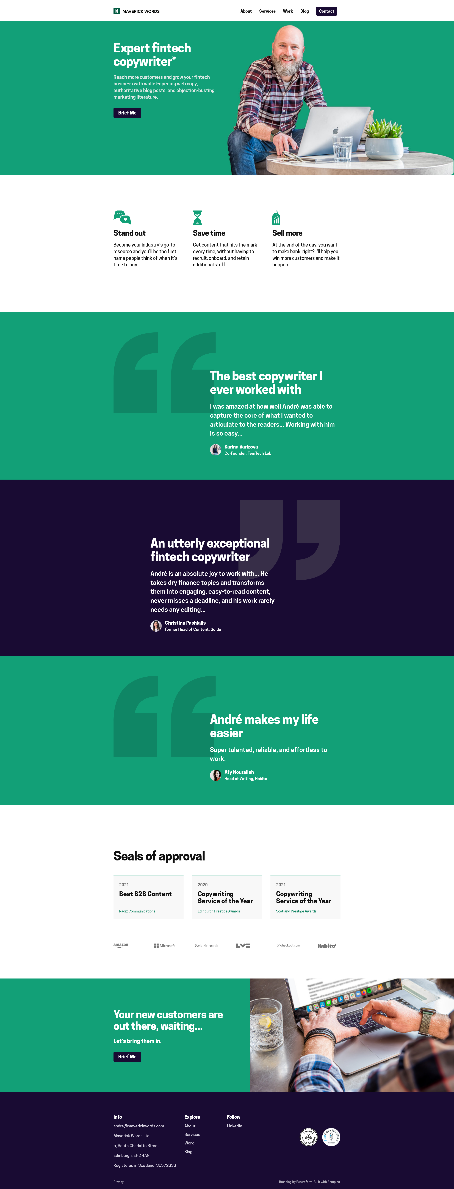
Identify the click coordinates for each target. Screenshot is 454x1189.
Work (288, 11)
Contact (326, 11)
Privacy (119, 1182)
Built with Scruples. (327, 1182)
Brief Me (127, 113)
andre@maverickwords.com (139, 1126)
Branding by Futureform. (296, 1182)
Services (267, 11)
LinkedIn (234, 1126)
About (246, 11)
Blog (304, 11)
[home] (137, 11)
